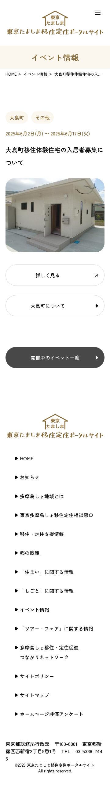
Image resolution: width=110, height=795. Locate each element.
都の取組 (29, 552)
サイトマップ (34, 695)
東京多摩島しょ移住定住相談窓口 (56, 515)
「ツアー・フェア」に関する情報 (56, 628)
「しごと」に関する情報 (47, 590)
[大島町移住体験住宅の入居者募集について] (55, 248)
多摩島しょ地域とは (42, 496)
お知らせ (29, 477)
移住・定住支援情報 (42, 534)
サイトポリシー (37, 676)
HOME (11, 74)
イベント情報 (34, 609)
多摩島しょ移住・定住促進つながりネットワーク (49, 652)
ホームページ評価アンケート (51, 714)
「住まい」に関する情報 (47, 571)
